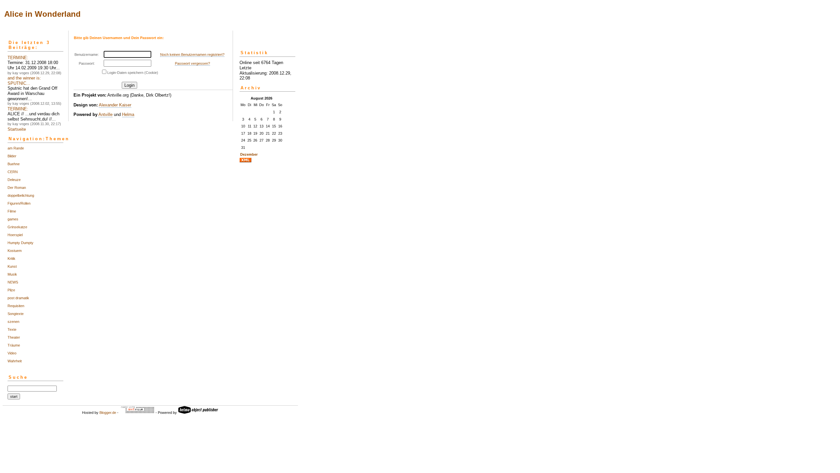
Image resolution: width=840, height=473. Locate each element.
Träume (14, 345)
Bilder (12, 156)
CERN (13, 172)
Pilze (11, 290)
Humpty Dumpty (20, 243)
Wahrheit (15, 361)
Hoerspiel (15, 235)
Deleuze (14, 180)
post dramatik (18, 298)
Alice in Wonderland (42, 14)
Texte (12, 329)
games (13, 219)
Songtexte (16, 314)
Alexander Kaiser (115, 104)
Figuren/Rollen (19, 203)
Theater (14, 337)
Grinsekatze (17, 227)
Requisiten (16, 306)
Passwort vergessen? (192, 63)
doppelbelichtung (21, 195)
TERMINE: (18, 57)
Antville (105, 114)
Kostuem (15, 251)
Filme (12, 211)
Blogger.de (107, 413)
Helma (128, 114)
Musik (12, 274)
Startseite (17, 129)
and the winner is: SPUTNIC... (24, 81)
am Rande (16, 148)
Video (12, 353)
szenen (13, 322)
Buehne (14, 164)
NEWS (13, 282)
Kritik (11, 258)
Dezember (249, 154)
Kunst (12, 266)
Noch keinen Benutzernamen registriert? (192, 54)
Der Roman (17, 188)
